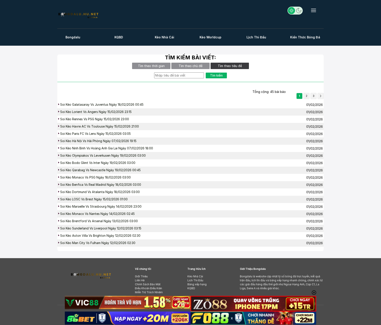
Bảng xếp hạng (197, 284)
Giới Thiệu (141, 276)
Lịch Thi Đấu (256, 37)
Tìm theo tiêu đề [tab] (230, 66)
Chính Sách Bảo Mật (148, 284)
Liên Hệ (139, 280)
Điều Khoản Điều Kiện (148, 288)
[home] (78, 15)
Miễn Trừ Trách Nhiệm (149, 292)
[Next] (321, 96)
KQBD (118, 37)
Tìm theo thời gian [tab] (151, 66)
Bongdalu (72, 37)
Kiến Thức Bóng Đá (305, 37)
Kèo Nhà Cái (164, 37)
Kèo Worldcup (210, 37)
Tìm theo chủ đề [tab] (190, 66)
